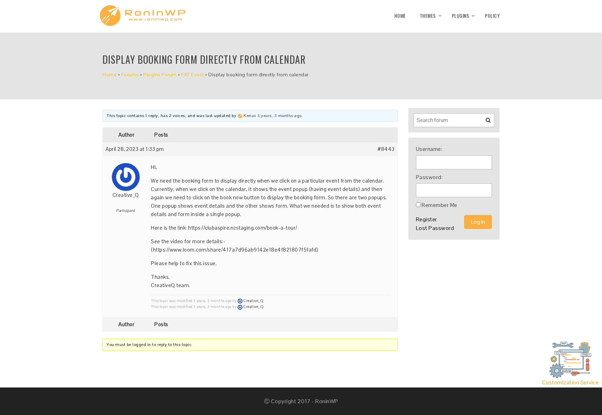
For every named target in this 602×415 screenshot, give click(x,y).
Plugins (460, 15)
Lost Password (435, 228)
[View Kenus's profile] (240, 115)
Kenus (250, 115)
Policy (492, 15)
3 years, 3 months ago (279, 115)
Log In (478, 221)
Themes (428, 15)
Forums (130, 74)
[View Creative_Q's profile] (126, 174)
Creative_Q (126, 195)
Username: (429, 149)
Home (400, 15)
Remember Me (439, 205)
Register (426, 219)
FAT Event (192, 74)
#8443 (386, 149)
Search (484, 123)
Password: (429, 177)
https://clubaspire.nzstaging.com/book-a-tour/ (242, 227)
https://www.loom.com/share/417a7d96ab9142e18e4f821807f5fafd (235, 249)
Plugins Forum (160, 74)
